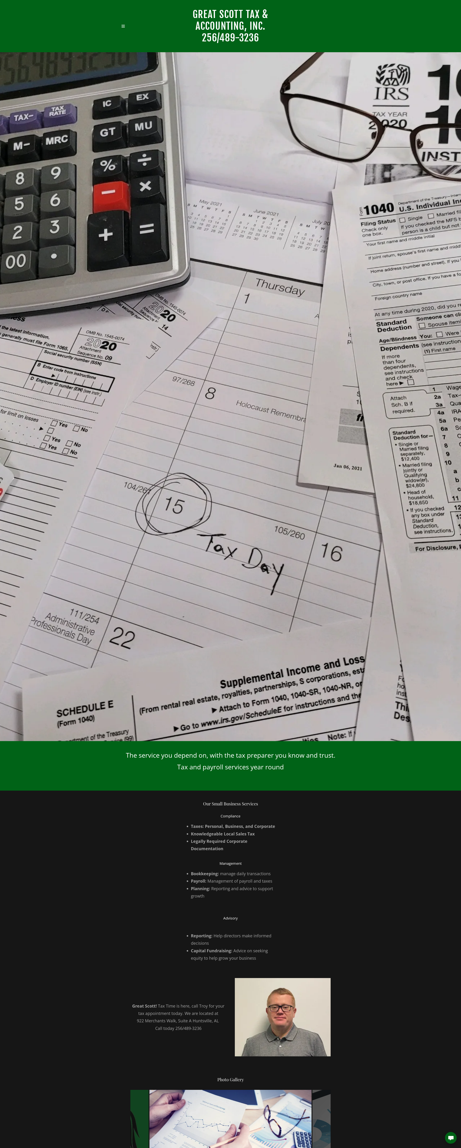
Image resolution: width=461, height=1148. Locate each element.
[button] (123, 26)
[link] (230, 40)
